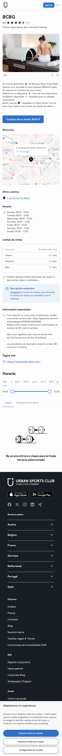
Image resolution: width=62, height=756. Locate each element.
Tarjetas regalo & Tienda (21, 638)
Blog (10, 625)
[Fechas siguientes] (57, 382)
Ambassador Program (19, 681)
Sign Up (48, 5)
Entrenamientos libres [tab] (27, 402)
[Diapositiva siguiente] (57, 75)
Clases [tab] (8, 402)
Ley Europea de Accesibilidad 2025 (27, 644)
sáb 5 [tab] (51, 381)
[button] (31, 524)
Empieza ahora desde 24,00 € (23, 119)
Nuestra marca (16, 632)
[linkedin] (32, 504)
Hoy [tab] (5, 381)
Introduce (15, 292)
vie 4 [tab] (43, 381)
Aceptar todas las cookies (31, 733)
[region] (31, 728)
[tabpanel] (31, 436)
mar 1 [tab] (17, 381)
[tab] (3, 75)
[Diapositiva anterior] (52, 75)
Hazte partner (15, 668)
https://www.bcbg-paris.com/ (24, 361)
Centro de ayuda (17, 698)
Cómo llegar (24, 151)
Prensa (11, 613)
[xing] (40, 504)
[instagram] (25, 504)
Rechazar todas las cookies (31, 741)
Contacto (13, 619)
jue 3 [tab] (34, 381)
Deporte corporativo (19, 662)
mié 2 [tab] (26, 381)
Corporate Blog (16, 674)
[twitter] (17, 504)
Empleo (12, 606)
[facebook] (9, 504)
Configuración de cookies (31, 750)
